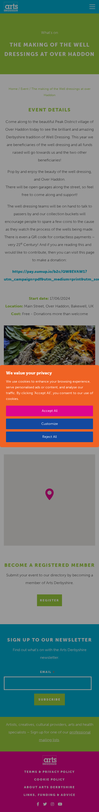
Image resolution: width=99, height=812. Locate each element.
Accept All (49, 411)
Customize (49, 424)
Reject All (49, 437)
